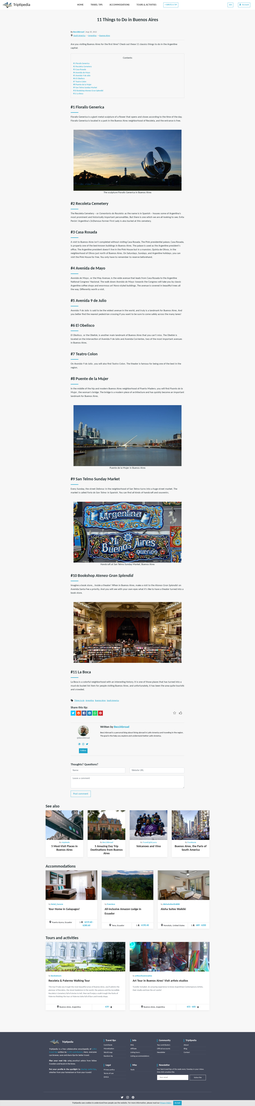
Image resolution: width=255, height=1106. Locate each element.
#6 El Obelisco (79, 79)
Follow (83, 751)
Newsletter (161, 1052)
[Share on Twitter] (73, 713)
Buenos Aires (104, 36)
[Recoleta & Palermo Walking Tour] (85, 957)
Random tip (108, 1056)
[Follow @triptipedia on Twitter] (122, 1097)
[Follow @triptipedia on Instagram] (127, 1097)
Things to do (79, 701)
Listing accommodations (139, 1056)
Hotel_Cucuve (57, 904)
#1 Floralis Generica (81, 63)
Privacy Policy (165, 1103)
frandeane (192, 842)
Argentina (92, 36)
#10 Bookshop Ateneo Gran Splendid (88, 91)
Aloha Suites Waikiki (173, 909)
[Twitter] (87, 744)
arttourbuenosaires (143, 976)
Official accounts (163, 1049)
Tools (132, 1070)
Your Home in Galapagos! (64, 909)
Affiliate (133, 1049)
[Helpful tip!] (180, 713)
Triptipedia (21, 5)
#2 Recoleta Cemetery (82, 67)
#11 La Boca (78, 94)
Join (230, 5)
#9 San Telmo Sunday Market (85, 88)
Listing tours (135, 1052)
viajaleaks (66, 842)
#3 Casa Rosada (79, 70)
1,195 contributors (75, 1052)
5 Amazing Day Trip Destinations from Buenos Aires (106, 850)
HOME (80, 5)
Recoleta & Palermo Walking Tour (69, 980)
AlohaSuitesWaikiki (171, 904)
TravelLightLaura (150, 842)
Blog (185, 1049)
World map (108, 1052)
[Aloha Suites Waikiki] (183, 885)
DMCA (106, 1077)
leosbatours (56, 976)
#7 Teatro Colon (79, 82)
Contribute (108, 1045)
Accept (177, 1103)
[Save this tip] (174, 713)
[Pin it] (100, 713)
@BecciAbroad (83, 738)
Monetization (109, 1049)
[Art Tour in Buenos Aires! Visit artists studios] (169, 957)
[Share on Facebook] (84, 713)
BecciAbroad (78, 32)
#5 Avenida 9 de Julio (81, 76)
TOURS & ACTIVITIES (146, 5)
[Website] (79, 744)
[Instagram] (83, 744)
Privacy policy (109, 1070)
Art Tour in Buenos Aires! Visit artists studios (160, 980)
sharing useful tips (88, 1069)
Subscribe (198, 1077)
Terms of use (108, 1073)
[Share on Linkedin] (89, 713)
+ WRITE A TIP (171, 5)
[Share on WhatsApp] (95, 713)
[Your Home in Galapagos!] (71, 885)
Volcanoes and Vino (148, 846)
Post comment (80, 794)
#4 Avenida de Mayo (81, 73)
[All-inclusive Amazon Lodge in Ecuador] (127, 885)
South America (79, 36)
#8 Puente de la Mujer (82, 85)
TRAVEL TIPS (96, 5)
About (186, 1045)
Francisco (111, 904)
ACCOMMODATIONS (119, 5)
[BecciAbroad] (83, 730)
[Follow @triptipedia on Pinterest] (133, 1097)
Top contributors (163, 1045)
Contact (187, 1052)
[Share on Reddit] (78, 713)
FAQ (132, 1045)
